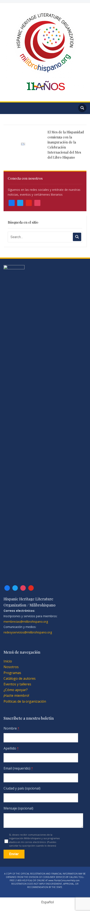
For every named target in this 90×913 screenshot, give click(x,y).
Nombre (11, 728)
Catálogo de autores (20, 678)
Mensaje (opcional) (18, 808)
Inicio (8, 661)
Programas (12, 672)
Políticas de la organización (25, 701)
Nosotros (11, 667)
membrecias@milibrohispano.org (26, 622)
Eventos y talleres (17, 684)
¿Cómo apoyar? (16, 689)
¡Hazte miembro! (16, 695)
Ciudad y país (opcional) (22, 788)
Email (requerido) (18, 768)
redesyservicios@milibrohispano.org (28, 632)
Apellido (11, 748)
